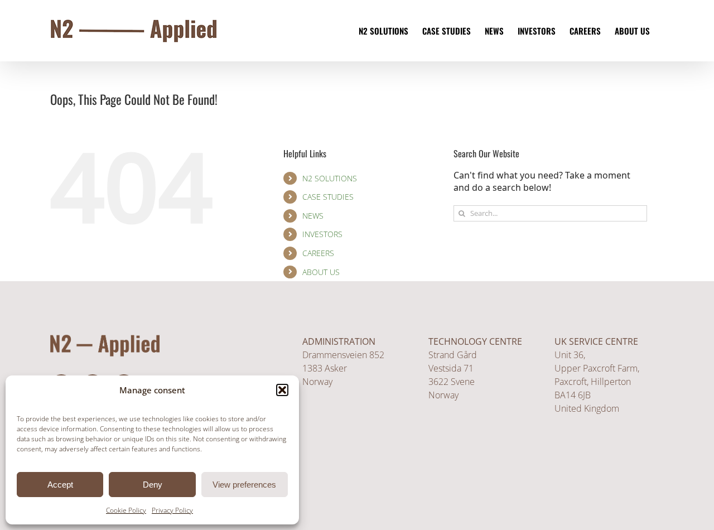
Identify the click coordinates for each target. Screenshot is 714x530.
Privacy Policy (172, 510)
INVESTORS (322, 234)
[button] (282, 390)
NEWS (313, 215)
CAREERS (318, 253)
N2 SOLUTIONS (329, 178)
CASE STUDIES (328, 196)
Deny (152, 484)
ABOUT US (321, 272)
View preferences (244, 484)
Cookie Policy (126, 510)
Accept (60, 484)
